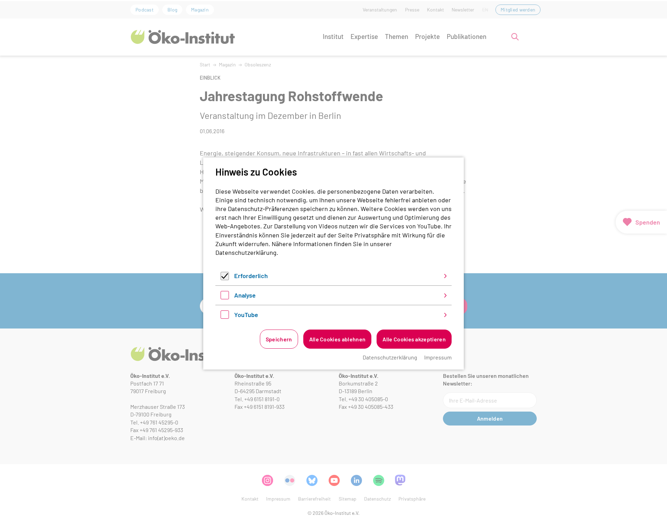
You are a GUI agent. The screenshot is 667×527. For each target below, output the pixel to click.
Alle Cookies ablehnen (337, 339)
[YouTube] (225, 316)
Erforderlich (251, 275)
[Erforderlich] (225, 278)
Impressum (438, 357)
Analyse (245, 295)
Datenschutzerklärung (246, 252)
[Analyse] (225, 297)
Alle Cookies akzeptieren (414, 339)
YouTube (246, 314)
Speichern (279, 339)
